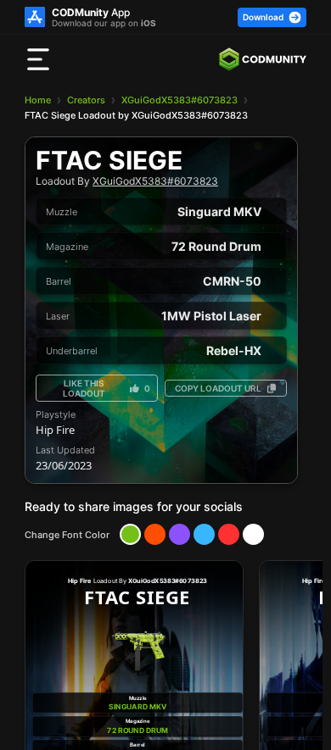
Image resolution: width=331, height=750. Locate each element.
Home (38, 100)
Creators (86, 100)
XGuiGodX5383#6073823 (179, 100)
